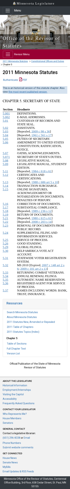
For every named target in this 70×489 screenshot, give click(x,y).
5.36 (5, 283)
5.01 (5, 120)
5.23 (5, 225)
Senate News (10, 462)
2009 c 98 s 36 (40, 131)
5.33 (5, 272)
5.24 (5, 232)
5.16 (5, 204)
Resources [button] (14, 303)
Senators (8, 422)
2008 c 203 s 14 (41, 222)
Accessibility (10, 398)
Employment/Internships (17, 389)
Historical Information (15, 385)
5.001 (6, 113)
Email (27, 437)
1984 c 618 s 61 (41, 171)
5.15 (5, 189)
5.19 (5, 214)
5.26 (5, 243)
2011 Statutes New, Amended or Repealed (31, 322)
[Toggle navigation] (8, 10)
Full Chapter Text (16, 348)
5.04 (5, 135)
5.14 (5, 185)
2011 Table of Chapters (20, 327)
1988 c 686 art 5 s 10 (44, 182)
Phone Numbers (12, 442)
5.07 (5, 153)
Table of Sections (17, 343)
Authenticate (10, 80)
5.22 (5, 222)
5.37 (5, 290)
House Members (12, 418)
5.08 (5, 160)
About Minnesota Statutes (22, 317)
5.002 (6, 117)
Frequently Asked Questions (18, 403)
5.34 (5, 276)
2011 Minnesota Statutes (15, 61)
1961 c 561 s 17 (41, 135)
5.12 (5, 175)
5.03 (5, 131)
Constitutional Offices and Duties (47, 61)
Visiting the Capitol (13, 394)
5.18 (5, 211)
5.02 (5, 128)
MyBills (7, 467)
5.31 (5, 258)
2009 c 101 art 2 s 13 (33, 268)
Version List (13, 353)
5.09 (5, 164)
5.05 (5, 139)
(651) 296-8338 (11, 437)
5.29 (5, 247)
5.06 (5, 142)
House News (10, 458)
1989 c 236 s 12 (41, 211)
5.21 (5, 218)
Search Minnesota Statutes (22, 312)
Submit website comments (18, 447)
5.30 (5, 251)
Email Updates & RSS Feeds (18, 471)
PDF (24, 80)
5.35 (5, 279)
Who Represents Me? (15, 413)
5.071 (6, 157)
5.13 (5, 182)
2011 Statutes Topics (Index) (23, 331)
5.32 (5, 265)
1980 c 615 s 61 (41, 218)
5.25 (5, 240)
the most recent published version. (27, 91)
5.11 (5, 171)
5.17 (5, 207)
